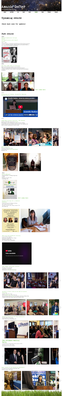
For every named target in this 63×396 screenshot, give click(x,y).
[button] (15, 137)
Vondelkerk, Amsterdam (7, 268)
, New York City (11, 294)
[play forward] (59, 137)
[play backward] (2, 137)
